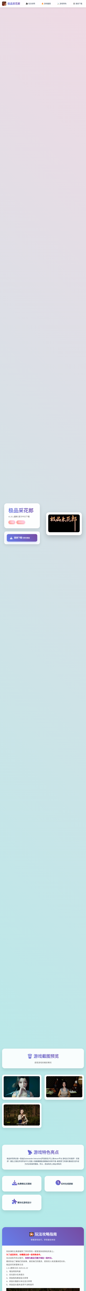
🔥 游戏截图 (46, 4)
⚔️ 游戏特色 (61, 4)
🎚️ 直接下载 (77, 4)
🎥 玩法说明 (30, 4)
